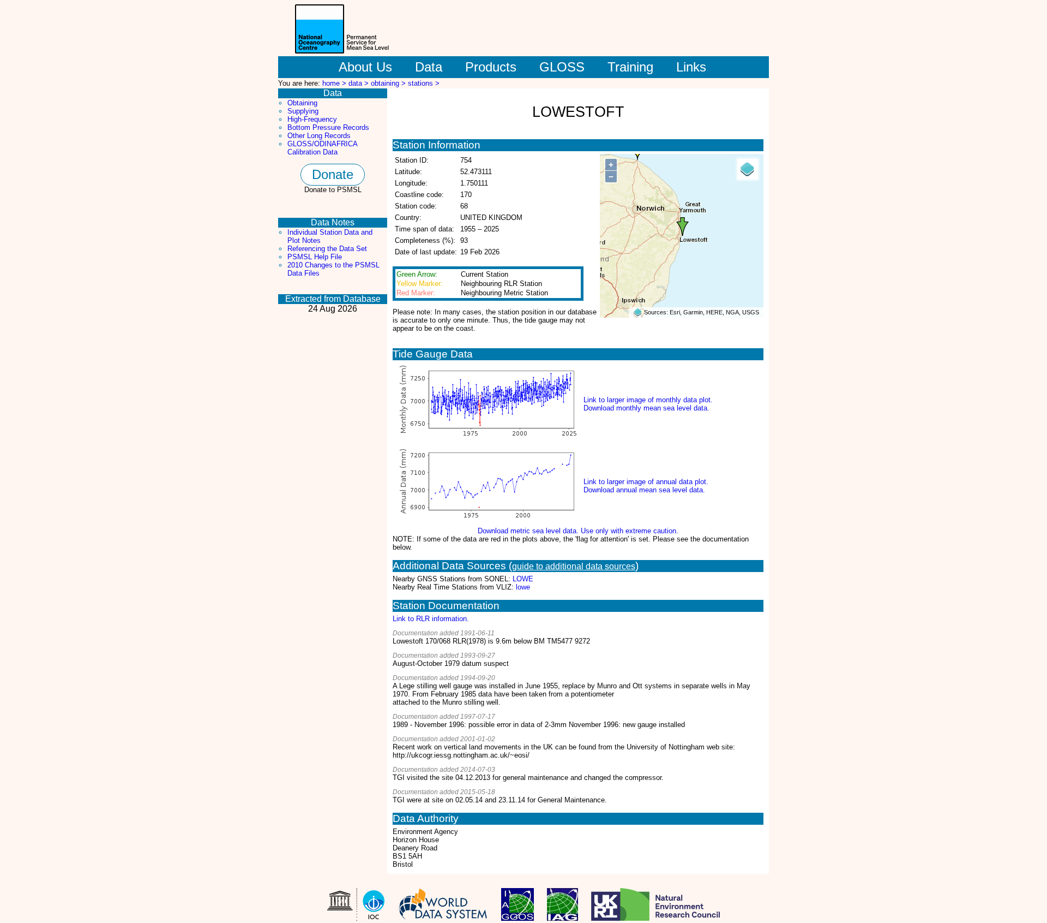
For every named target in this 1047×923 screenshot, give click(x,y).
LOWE (523, 579)
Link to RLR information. (431, 619)
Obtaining (302, 103)
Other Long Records (319, 136)
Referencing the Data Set (327, 249)
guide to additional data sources (573, 566)
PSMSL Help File (314, 257)
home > (335, 83)
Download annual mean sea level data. (644, 490)
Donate (332, 174)
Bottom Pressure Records (328, 127)
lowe (523, 587)
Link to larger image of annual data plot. (645, 482)
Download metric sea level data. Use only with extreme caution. (578, 531)
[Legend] (747, 169)
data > (359, 83)
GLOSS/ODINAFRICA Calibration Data (322, 148)
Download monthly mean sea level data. (646, 408)
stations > (424, 83)
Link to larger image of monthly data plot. (648, 400)
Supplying (302, 111)
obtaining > (389, 83)
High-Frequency (312, 119)
